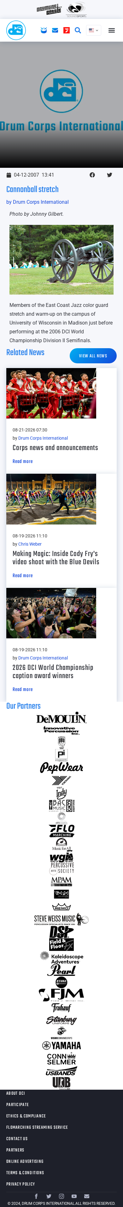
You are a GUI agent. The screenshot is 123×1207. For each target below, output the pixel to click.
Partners (15, 1150)
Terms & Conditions (25, 1173)
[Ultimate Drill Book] (61, 1083)
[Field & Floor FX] (61, 944)
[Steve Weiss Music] (61, 919)
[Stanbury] (61, 1020)
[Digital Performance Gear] (61, 894)
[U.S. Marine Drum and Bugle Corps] (61, 1033)
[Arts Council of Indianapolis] (61, 818)
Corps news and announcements (55, 448)
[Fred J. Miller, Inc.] (61, 995)
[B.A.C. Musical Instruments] (61, 806)
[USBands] (61, 1070)
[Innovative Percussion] (61, 730)
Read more (23, 462)
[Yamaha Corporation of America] (61, 1045)
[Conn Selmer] (61, 1058)
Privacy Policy (20, 1184)
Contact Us (17, 1139)
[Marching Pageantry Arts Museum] (61, 881)
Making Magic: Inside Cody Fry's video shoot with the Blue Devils (56, 558)
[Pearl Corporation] (61, 970)
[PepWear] (61, 768)
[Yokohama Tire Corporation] (61, 780)
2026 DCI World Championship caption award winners (53, 672)
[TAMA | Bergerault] (61, 982)
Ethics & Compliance (26, 1116)
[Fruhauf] (61, 1007)
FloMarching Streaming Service (37, 1127)
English (93, 30)
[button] (111, 30)
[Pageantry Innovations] (61, 755)
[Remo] (61, 906)
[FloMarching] (61, 831)
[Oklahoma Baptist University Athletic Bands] (61, 742)
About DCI (15, 1093)
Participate (17, 1105)
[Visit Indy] (61, 793)
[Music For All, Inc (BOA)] (61, 843)
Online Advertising (25, 1161)
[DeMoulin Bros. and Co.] (61, 717)
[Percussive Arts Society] (61, 869)
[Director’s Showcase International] (61, 932)
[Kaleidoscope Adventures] (61, 957)
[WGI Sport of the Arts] (61, 856)
